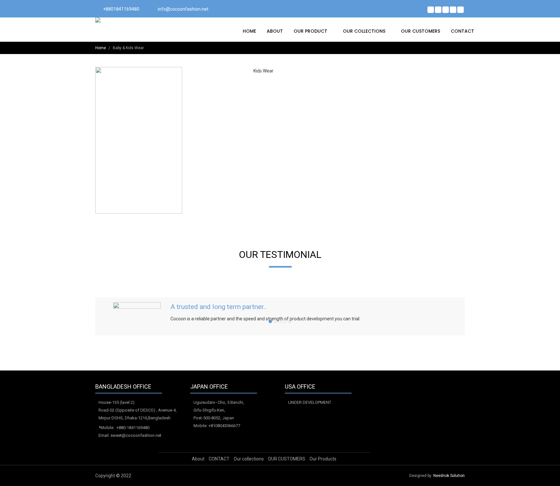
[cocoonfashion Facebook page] (430, 9)
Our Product (311, 31)
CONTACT (462, 31)
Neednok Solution (449, 475)
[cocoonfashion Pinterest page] (445, 9)
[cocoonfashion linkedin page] (453, 9)
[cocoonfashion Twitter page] (438, 9)
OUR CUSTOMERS (420, 31)
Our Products (322, 458)
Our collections (365, 31)
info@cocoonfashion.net (183, 9)
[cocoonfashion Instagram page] (460, 9)
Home (249, 31)
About (275, 31)
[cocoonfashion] (123, 20)
